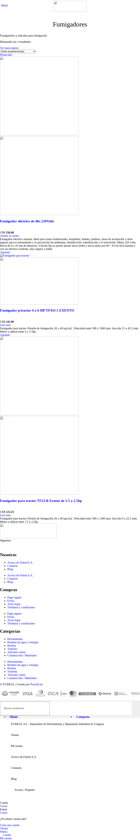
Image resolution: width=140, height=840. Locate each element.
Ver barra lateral (9, 48)
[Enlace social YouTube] (16, 546)
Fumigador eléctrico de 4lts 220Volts (27, 221)
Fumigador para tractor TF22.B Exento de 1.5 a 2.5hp (41, 501)
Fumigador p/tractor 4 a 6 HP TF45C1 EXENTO (37, 310)
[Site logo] (70, 10)
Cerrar (3, 806)
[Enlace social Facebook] (2, 546)
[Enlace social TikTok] (29, 546)
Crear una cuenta (10, 825)
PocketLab (36, 684)
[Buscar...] (136, 708)
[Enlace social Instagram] (9, 546)
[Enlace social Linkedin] (22, 546)
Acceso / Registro (24, 789)
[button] (9, 235)
